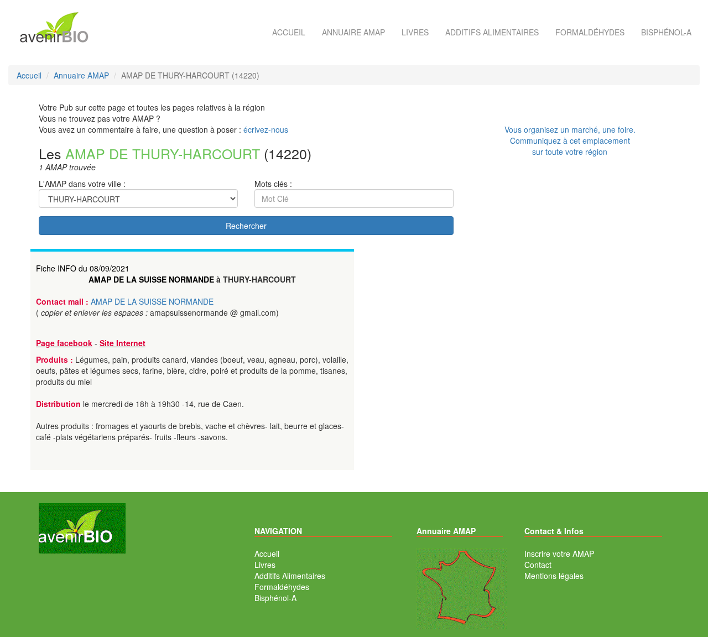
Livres (415, 32)
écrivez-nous (265, 129)
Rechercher (246, 225)
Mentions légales (554, 575)
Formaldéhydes (589, 32)
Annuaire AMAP (353, 32)
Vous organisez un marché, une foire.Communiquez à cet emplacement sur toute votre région (570, 140)
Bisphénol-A (666, 32)
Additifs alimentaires (492, 32)
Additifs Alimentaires (289, 575)
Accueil (288, 32)
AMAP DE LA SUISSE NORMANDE (151, 279)
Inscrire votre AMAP (559, 553)
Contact (537, 564)
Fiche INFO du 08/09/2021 (82, 268)
